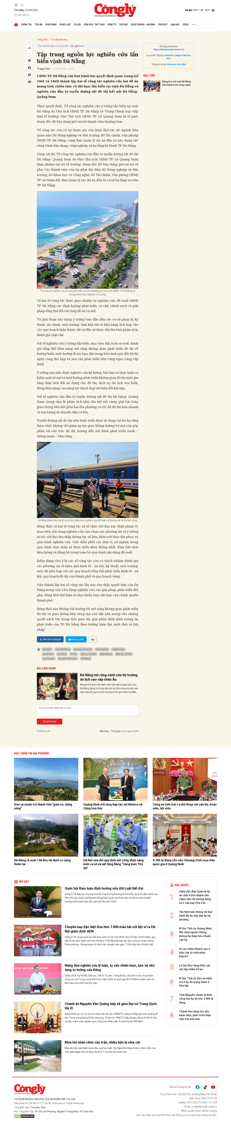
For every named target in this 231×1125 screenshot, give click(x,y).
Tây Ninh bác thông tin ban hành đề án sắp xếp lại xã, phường (195, 915)
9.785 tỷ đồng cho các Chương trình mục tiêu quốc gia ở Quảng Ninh (184, 862)
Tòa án (38, 24)
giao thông (106, 654)
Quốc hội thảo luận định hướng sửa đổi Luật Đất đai (104, 888)
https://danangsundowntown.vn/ (169, 49)
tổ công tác (102, 649)
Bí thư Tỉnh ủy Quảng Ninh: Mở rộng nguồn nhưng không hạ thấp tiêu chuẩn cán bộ (195, 934)
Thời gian (116, 731)
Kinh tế (112, 24)
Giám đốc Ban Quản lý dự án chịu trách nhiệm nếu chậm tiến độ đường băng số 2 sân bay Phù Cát (195, 897)
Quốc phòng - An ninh (143, 24)
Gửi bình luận (49, 721)
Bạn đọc (175, 24)
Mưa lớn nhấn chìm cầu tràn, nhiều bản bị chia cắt (102, 1042)
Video (186, 24)
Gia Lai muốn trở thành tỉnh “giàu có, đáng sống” (43, 806)
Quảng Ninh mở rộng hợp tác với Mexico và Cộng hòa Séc (112, 806)
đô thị (73, 654)
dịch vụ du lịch (88, 654)
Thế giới (123, 24)
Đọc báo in (23, 15)
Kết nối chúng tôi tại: (180, 1087)
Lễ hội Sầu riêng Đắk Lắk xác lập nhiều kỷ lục (194, 967)
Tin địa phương (59, 39)
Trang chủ (42, 39)
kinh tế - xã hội (123, 654)
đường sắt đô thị (82, 649)
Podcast (163, 24)
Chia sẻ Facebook (51, 639)
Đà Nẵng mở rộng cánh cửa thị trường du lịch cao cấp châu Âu (109, 677)
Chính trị (26, 24)
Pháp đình (50, 24)
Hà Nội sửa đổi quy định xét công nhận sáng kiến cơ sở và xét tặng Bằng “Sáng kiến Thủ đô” (113, 864)
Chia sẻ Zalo (77, 639)
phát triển (48, 654)
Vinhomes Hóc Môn (176, 64)
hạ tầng (62, 654)
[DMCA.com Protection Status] (64, 1116)
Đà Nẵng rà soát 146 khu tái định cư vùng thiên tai (42, 862)
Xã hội (77, 24)
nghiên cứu (118, 649)
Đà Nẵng (85, 658)
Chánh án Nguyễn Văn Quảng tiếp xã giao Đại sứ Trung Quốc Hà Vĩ (111, 1006)
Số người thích (130, 731)
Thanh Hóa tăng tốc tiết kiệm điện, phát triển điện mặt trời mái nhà (195, 1015)
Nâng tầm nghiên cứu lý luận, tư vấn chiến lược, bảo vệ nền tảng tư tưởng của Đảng (110, 967)
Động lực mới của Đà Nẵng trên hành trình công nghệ (176, 83)
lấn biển (47, 649)
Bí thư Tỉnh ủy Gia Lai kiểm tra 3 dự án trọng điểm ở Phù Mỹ (195, 982)
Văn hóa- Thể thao (94, 24)
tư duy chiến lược (68, 658)
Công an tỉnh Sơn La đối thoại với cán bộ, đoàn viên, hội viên (185, 806)
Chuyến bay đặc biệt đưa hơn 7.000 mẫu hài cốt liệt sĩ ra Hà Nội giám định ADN (110, 929)
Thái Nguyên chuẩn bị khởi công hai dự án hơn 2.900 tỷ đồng (196, 998)
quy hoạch (48, 658)
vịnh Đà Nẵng (63, 649)
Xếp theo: (105, 731)
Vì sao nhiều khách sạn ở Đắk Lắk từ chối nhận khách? (194, 952)
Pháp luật (65, 24)
